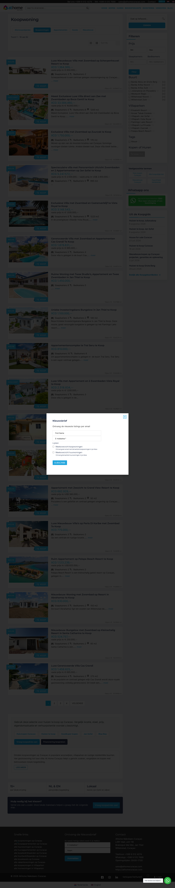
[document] (87, 444)
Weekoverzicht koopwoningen (76, 447)
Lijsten (56, 443)
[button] (125, 417)
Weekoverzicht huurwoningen (71, 453)
